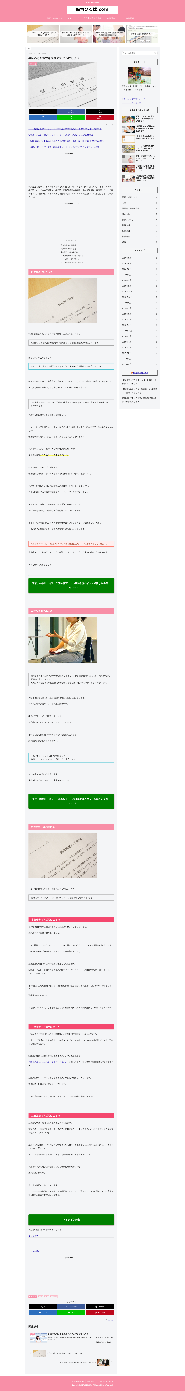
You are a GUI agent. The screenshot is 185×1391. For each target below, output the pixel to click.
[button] (155, 53)
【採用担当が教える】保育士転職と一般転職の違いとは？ (139, 382)
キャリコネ (33, 1236)
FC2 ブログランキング (131, 103)
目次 (68, 240)
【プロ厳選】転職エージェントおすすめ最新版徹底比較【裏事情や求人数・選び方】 (65, 129)
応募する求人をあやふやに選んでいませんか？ (48, 1062)
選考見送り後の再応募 (69, 252)
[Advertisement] (71, 170)
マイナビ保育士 (71, 1219)
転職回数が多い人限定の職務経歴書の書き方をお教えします (139, 400)
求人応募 (33, 1296)
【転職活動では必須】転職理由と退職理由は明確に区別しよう (139, 391)
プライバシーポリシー (105, 1381)
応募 (41, 1296)
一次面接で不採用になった (73, 259)
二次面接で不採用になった (73, 263)
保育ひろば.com (140, 373)
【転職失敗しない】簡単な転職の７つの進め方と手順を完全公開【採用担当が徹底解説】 (67, 141)
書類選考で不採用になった (73, 256)
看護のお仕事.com (78, 1381)
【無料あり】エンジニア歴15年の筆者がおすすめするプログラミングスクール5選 (63, 147)
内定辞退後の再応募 (68, 245)
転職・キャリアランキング (133, 99)
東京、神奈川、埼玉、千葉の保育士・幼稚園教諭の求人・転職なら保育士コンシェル (71, 585)
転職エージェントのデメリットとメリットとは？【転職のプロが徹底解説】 (61, 135)
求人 (47, 1296)
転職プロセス (91, 1381)
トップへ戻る (34, 1251)
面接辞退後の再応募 (68, 249)
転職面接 (54, 1296)
